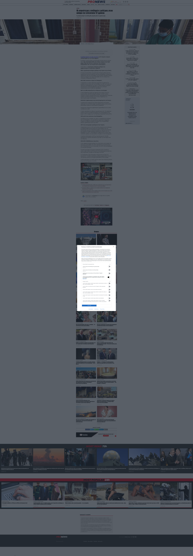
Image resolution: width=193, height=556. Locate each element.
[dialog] (96, 278)
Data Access (96, 309)
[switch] (109, 266)
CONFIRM (89, 305)
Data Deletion (91, 309)
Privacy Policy (102, 309)
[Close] (114, 247)
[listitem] (96, 264)
